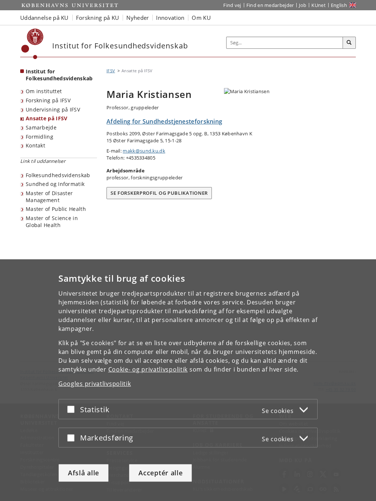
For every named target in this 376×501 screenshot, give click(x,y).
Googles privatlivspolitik (94, 384)
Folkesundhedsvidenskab (58, 175)
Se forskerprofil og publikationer (159, 193)
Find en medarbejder (270, 5)
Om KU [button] (201, 17)
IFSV (110, 70)
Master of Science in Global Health (52, 221)
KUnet (318, 5)
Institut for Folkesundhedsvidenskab (59, 75)
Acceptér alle (160, 472)
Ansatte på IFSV (47, 118)
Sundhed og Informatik (55, 183)
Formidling (39, 136)
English (339, 5)
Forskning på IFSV (48, 100)
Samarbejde (41, 127)
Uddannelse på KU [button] (44, 17)
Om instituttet (44, 91)
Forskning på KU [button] (97, 17)
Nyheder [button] (137, 17)
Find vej (232, 5)
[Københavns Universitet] (32, 44)
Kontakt (35, 145)
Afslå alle (83, 472)
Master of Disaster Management (49, 197)
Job (302, 5)
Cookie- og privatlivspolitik (148, 369)
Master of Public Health (56, 208)
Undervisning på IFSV (53, 109)
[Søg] (349, 43)
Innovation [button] (170, 17)
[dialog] (188, 380)
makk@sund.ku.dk (144, 150)
